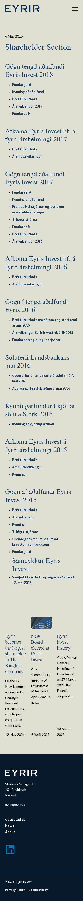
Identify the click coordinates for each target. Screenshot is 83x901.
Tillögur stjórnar (25, 219)
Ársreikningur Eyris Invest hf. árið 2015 (42, 332)
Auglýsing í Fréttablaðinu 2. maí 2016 (41, 388)
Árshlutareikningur (27, 156)
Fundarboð (21, 113)
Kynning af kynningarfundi (33, 424)
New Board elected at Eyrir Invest (40, 648)
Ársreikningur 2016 (27, 241)
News (9, 826)
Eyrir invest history (63, 642)
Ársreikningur (23, 517)
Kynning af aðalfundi (28, 92)
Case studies (15, 819)
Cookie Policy (38, 890)
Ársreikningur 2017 (27, 106)
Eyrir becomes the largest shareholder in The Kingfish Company (16, 653)
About (10, 832)
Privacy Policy (15, 890)
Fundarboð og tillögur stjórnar (36, 340)
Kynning (18, 474)
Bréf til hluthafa (24, 99)
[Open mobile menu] (75, 9)
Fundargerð (21, 85)
